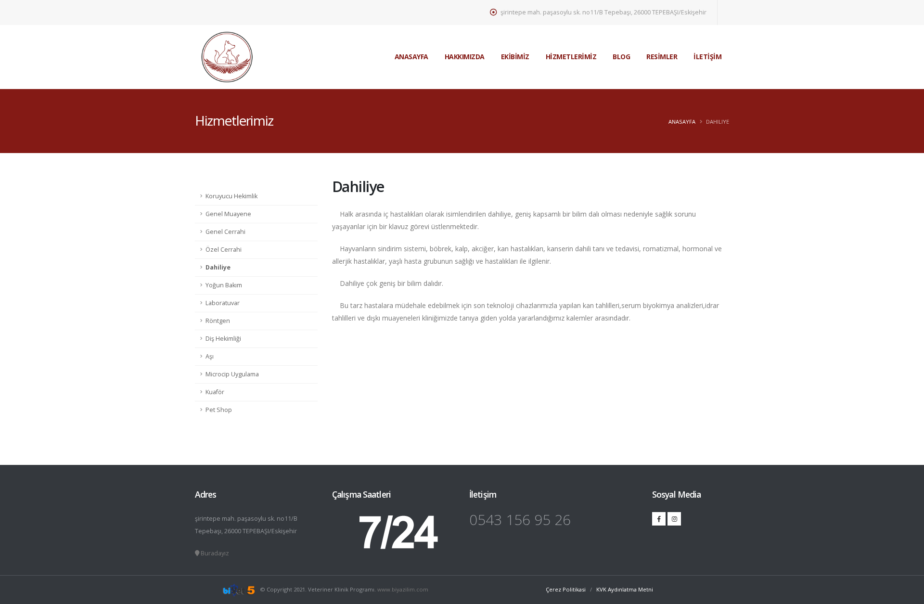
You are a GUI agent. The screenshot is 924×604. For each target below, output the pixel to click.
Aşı (209, 356)
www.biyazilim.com (402, 589)
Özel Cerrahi (223, 249)
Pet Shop (218, 410)
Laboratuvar (222, 303)
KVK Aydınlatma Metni (624, 589)
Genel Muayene (228, 214)
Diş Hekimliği (223, 338)
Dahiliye (218, 267)
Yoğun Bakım (223, 285)
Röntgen (217, 321)
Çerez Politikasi (566, 589)
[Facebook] (659, 519)
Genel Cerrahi (225, 232)
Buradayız (214, 553)
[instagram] (674, 519)
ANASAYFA (681, 121)
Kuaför (214, 392)
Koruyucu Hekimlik (231, 196)
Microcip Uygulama (232, 374)
